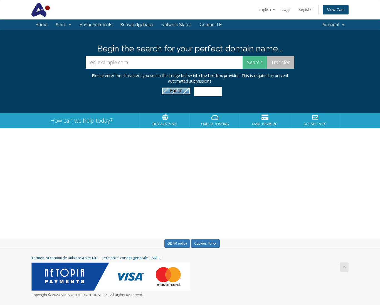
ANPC (156, 258)
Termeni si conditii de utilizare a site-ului (64, 258)
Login (287, 9)
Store (62, 24)
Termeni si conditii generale (125, 258)
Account (332, 24)
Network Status (176, 24)
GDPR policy (177, 244)
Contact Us (211, 24)
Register (305, 9)
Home (41, 24)
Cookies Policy (205, 244)
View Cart (335, 9)
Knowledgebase (136, 24)
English (265, 9)
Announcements (96, 24)
